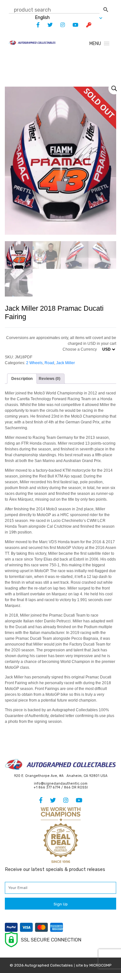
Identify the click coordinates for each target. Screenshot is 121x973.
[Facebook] (35, 25)
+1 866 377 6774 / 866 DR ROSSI (61, 787)
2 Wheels (34, 363)
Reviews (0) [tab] (49, 378)
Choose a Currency (80, 349)
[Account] (85, 25)
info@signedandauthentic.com (60, 783)
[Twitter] (47, 25)
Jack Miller (65, 363)
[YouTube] (72, 25)
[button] (95, 43)
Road (49, 363)
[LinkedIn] (59, 25)
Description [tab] (22, 378)
